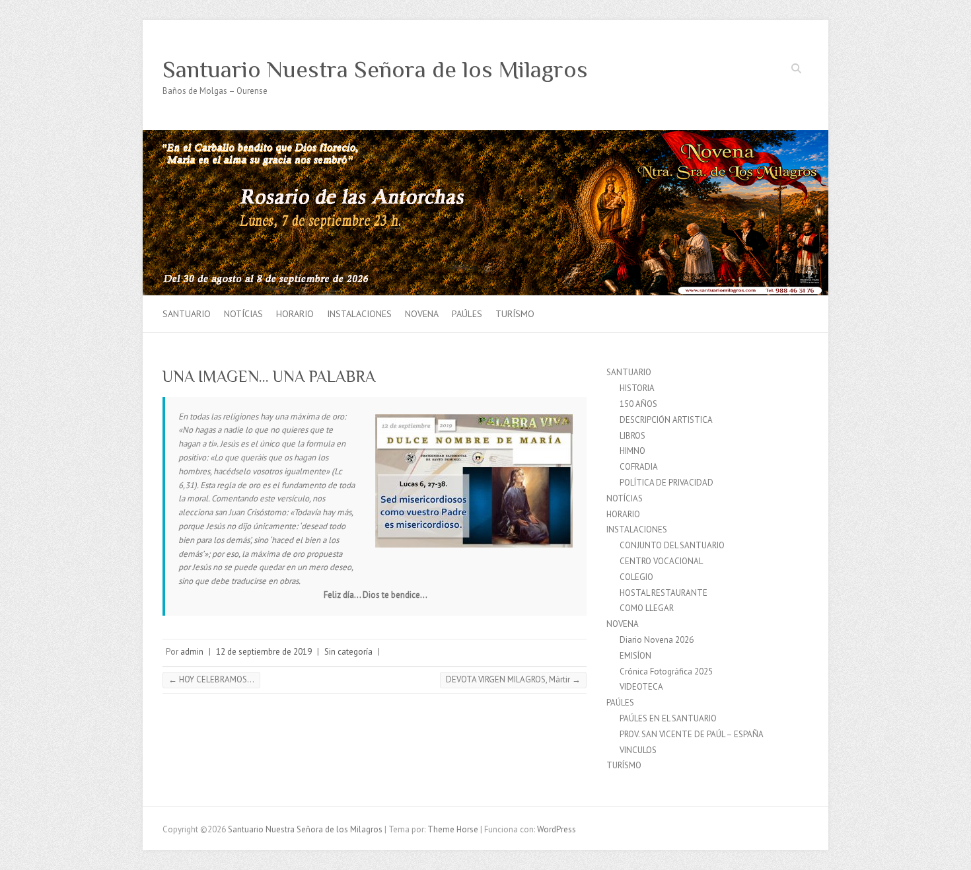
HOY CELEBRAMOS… (211, 679)
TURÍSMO (514, 314)
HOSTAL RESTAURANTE (663, 592)
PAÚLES (467, 314)
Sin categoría (348, 651)
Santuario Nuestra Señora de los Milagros (375, 69)
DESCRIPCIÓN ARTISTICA (666, 419)
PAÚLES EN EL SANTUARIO (668, 718)
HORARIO (295, 314)
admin (191, 651)
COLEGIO (636, 577)
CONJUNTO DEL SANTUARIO (672, 545)
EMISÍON (635, 655)
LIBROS (632, 435)
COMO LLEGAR (647, 608)
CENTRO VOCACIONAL (661, 561)
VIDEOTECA (641, 686)
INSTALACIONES (359, 314)
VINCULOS (638, 750)
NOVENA (422, 314)
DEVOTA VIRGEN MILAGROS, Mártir (513, 679)
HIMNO (632, 450)
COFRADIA (639, 466)
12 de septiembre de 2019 (264, 651)
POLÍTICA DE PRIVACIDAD (666, 482)
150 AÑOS (638, 404)
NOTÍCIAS (243, 314)
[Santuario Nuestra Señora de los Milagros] (485, 136)
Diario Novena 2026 (657, 639)
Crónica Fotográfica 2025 (666, 671)
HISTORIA (637, 388)
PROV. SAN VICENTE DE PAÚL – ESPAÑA (692, 734)
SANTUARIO (186, 314)
